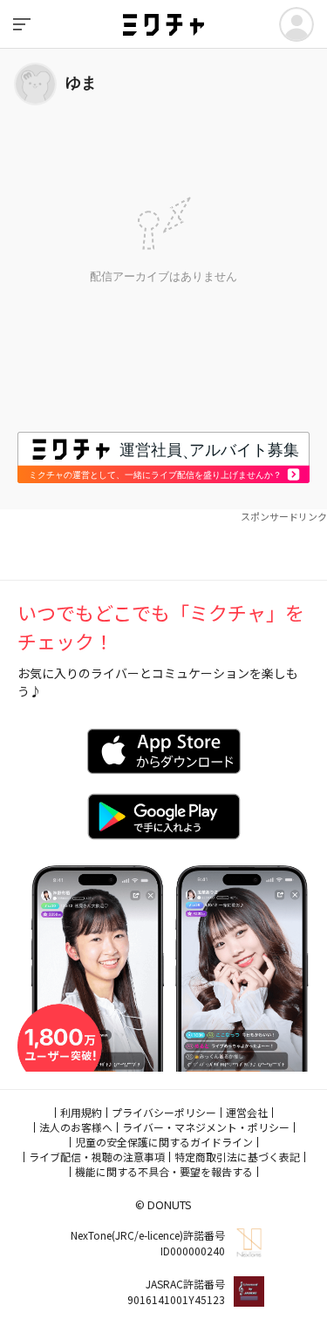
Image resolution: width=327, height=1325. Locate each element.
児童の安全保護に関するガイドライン (164, 1141)
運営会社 (247, 1112)
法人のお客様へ (75, 1127)
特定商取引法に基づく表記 (237, 1156)
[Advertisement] (163, 545)
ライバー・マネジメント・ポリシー (206, 1127)
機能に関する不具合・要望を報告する (164, 1171)
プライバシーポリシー (164, 1112)
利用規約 (81, 1112)
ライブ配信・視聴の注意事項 (97, 1156)
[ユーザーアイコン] (296, 24)
